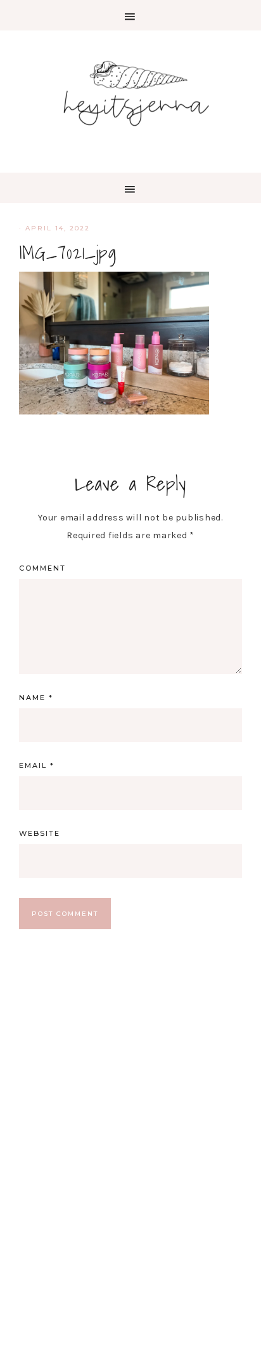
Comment (42, 568)
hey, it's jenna (130, 93)
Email (36, 765)
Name (36, 697)
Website (39, 833)
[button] (130, 15)
